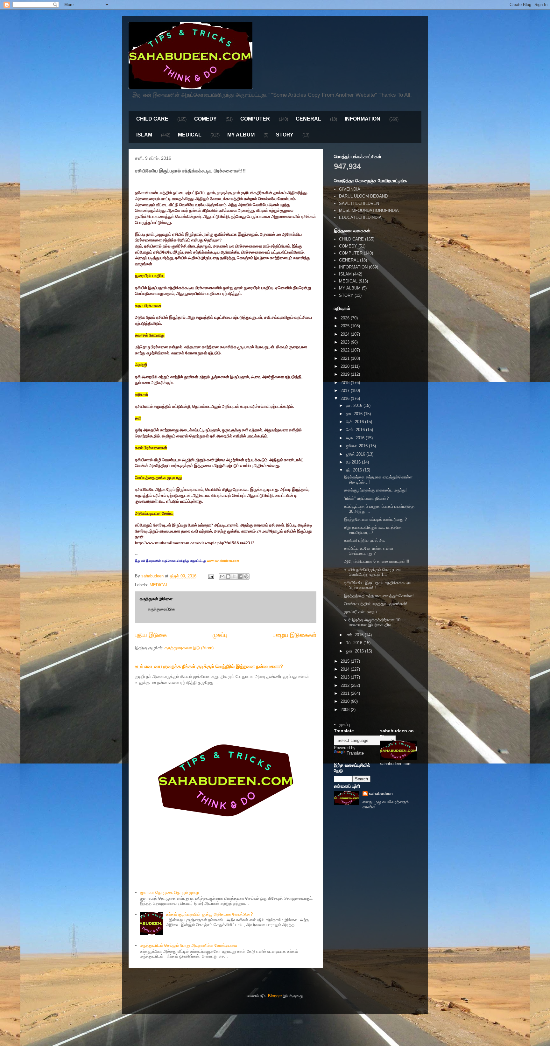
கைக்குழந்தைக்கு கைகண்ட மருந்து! (375, 490)
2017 (346, 390)
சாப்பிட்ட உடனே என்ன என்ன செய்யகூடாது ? (368, 551)
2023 (346, 342)
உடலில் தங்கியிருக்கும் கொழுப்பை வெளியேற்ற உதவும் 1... (372, 572)
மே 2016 (354, 462)
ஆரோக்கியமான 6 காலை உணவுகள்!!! (376, 561)
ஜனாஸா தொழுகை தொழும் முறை (169, 892)
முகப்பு (220, 635)
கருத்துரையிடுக (161, 609)
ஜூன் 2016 (356, 454)
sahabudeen (381, 793)
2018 (346, 382)
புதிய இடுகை (151, 635)
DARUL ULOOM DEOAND (363, 196)
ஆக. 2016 (356, 438)
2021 (346, 358)
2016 (346, 398)
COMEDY (205, 119)
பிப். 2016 (354, 642)
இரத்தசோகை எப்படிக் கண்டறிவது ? (375, 519)
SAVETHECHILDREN (359, 203)
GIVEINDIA (349, 189)
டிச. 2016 (354, 405)
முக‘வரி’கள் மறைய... (362, 611)
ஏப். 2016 (354, 470)
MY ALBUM (241, 134)
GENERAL (308, 119)
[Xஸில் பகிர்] (234, 576)
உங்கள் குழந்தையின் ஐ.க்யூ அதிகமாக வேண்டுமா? (209, 914)
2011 (346, 693)
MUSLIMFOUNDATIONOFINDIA (369, 210)
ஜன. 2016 (355, 651)
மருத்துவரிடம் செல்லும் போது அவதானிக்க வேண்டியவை (188, 945)
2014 (346, 669)
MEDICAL (189, 134)
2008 (346, 709)
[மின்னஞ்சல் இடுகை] (210, 576)
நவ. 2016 (355, 413)
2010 (346, 701)
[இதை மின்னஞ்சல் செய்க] (222, 576)
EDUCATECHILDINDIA (360, 217)
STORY (284, 134)
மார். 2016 (355, 634)
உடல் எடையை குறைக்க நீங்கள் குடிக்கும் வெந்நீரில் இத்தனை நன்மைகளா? (209, 666)
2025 (346, 326)
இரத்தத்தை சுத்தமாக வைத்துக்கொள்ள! (379, 595)
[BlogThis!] (228, 576)
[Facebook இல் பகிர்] (240, 576)
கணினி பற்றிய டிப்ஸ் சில (364, 540)
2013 (346, 677)
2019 (346, 374)
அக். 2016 (355, 421)
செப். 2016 (356, 429)
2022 (346, 350)
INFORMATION (362, 119)
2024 (346, 334)
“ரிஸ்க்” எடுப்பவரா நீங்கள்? (366, 498)
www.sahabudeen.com (223, 560)
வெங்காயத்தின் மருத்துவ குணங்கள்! (375, 603)
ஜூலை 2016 (357, 445)
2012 (346, 685)
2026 (346, 318)
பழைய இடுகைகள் (294, 635)
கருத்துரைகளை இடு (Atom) (189, 647)
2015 (346, 661)
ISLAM (144, 134)
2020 (346, 366)
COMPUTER (255, 119)
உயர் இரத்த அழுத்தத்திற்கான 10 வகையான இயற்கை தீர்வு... (372, 622)
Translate (355, 753)
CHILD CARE (152, 119)
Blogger (275, 996)
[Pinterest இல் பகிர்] (246, 576)
